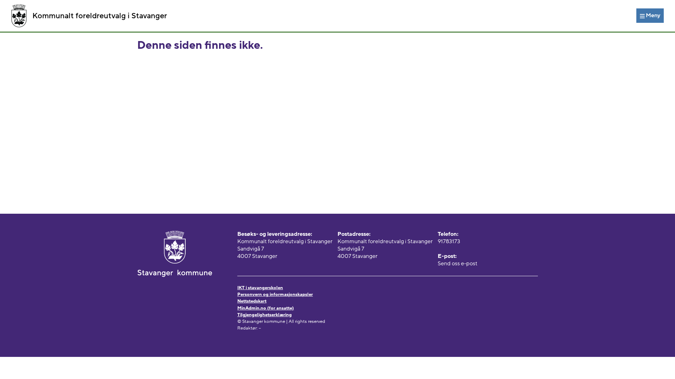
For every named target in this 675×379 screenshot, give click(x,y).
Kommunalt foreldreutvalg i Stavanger (99, 16)
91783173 (449, 241)
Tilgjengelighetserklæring (264, 314)
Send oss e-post (457, 263)
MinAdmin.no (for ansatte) (265, 308)
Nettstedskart (251, 301)
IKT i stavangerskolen (260, 287)
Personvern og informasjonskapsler (275, 294)
